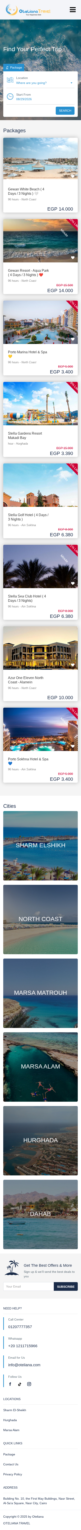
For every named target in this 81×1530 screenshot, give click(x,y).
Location (22, 78)
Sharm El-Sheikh (14, 1410)
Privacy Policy (12, 1474)
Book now (40, 155)
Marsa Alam (11, 1430)
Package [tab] (15, 67)
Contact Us (10, 1464)
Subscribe (66, 1286)
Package (9, 1454)
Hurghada (10, 1420)
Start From (23, 94)
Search (65, 110)
